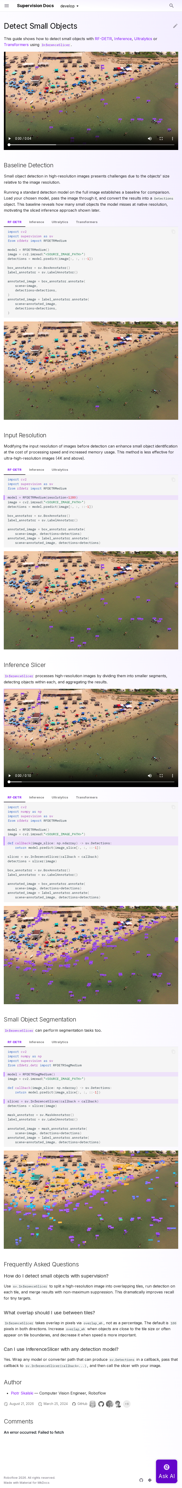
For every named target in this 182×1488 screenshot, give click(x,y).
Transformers (16, 44)
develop (67, 6)
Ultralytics (143, 38)
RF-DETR (103, 38)
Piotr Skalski (22, 1393)
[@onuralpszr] (110, 1404)
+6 (127, 1404)
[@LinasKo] (118, 1404)
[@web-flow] (101, 1404)
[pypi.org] (150, 1480)
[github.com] (141, 1480)
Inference (123, 38)
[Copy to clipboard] (173, 231)
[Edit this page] (175, 26)
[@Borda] (92, 1404)
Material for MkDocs (35, 1482)
